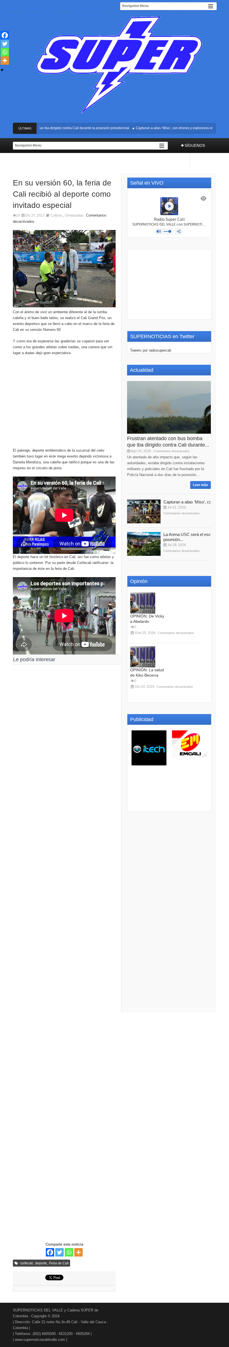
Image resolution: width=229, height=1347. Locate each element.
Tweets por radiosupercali (150, 350)
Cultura (56, 215)
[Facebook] (50, 1252)
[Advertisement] (64, 404)
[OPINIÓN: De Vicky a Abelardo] (142, 603)
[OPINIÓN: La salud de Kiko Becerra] (142, 656)
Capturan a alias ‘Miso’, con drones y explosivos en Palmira (172, 128)
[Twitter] (59, 1252)
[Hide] (2, 70)
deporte (41, 1263)
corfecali (26, 1263)
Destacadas (74, 215)
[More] (78, 1252)
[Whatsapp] (69, 1252)
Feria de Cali (59, 1263)
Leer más (200, 485)
